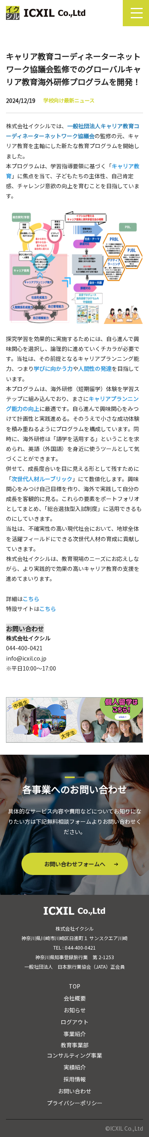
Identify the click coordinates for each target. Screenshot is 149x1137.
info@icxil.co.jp (26, 658)
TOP (74, 986)
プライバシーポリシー (75, 1103)
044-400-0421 (24, 648)
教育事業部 (75, 1045)
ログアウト (75, 1022)
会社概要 (75, 998)
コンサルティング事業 (74, 1055)
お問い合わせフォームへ (74, 864)
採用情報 (75, 1079)
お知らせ (75, 1010)
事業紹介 (75, 1034)
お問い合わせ (74, 1091)
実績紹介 (75, 1067)
